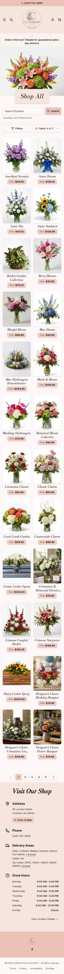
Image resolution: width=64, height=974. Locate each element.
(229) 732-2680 (33, 3)
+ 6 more (31, 854)
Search (55, 111)
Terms (13, 968)
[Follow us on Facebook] (32, 949)
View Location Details (43, 919)
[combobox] (47, 128)
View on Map (24, 820)
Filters (19, 128)
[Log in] (53, 20)
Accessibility (36, 968)
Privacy (23, 968)
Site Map (50, 968)
